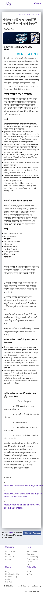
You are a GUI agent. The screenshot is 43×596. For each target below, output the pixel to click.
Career (7, 554)
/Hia (30, 571)
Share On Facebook (33, 533)
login (10, 532)
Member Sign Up (12, 574)
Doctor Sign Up (11, 577)
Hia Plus (8, 582)
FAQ (28, 564)
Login (7, 579)
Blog (7, 571)
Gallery (8, 559)
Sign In (38, 3)
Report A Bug (32, 551)
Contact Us (9, 556)
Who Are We (10, 551)
